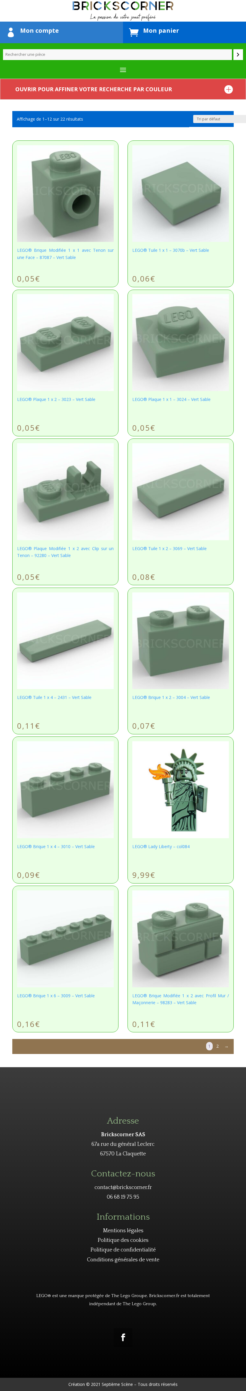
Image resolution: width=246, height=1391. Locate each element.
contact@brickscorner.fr (123, 1188)
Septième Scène (117, 1384)
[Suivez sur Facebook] (123, 1337)
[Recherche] (238, 54)
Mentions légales (123, 1231)
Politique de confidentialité (123, 1250)
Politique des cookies (123, 1240)
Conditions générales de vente (123, 1260)
